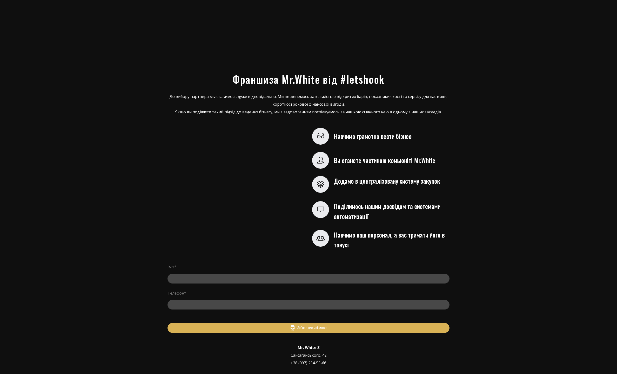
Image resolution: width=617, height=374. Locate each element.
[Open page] (198, 35)
